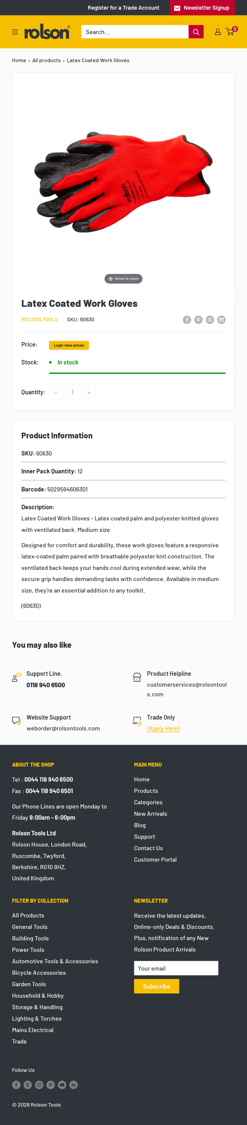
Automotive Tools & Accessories (55, 961)
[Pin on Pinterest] (198, 319)
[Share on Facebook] (187, 319)
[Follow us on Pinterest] (50, 1084)
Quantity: (33, 392)
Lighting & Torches (37, 1018)
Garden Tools (29, 983)
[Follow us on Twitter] (27, 1084)
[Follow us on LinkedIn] (73, 1084)
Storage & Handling (37, 1006)
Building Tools (30, 938)
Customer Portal (155, 859)
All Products (28, 915)
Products (146, 790)
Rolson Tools (39, 319)
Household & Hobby (38, 995)
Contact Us (148, 847)
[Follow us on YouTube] (62, 1084)
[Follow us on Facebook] (16, 1084)
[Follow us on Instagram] (39, 1084)
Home (19, 60)
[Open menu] (15, 32)
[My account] (218, 31)
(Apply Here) (163, 728)
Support (144, 836)
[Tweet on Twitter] (210, 319)
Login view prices (69, 345)
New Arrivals (150, 813)
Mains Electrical (33, 1029)
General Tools (30, 926)
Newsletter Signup (207, 7)
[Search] (196, 31)
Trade (19, 1041)
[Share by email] (221, 319)
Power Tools (28, 949)
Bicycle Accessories (39, 972)
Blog (140, 824)
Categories (148, 802)
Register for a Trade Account (123, 7)
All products (46, 60)
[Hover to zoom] (123, 181)
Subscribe (156, 986)
